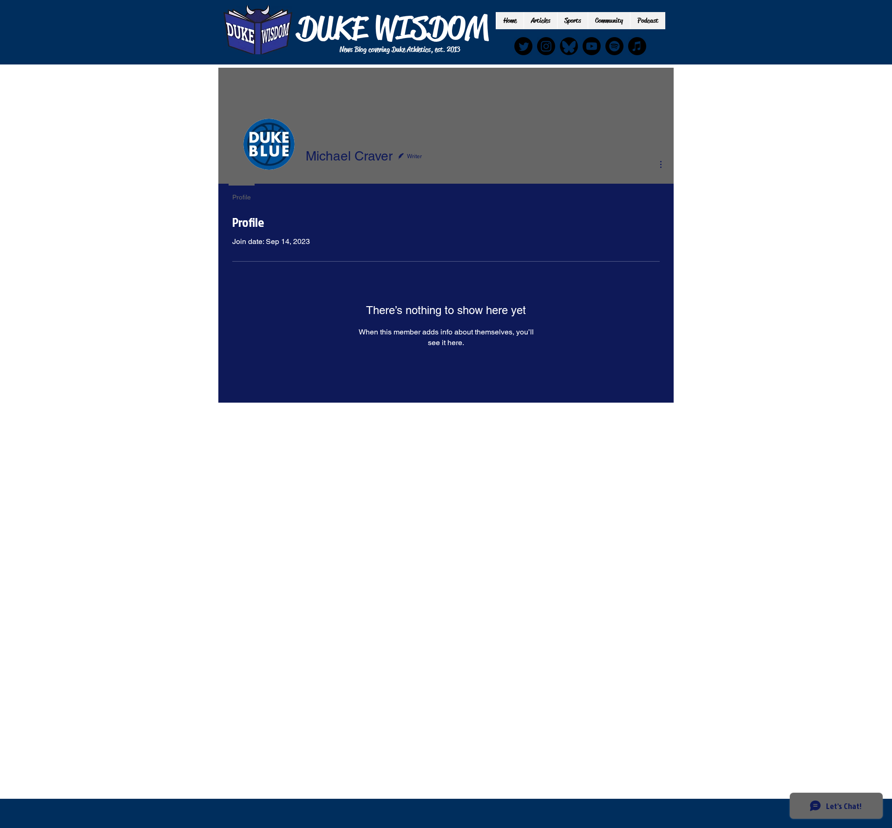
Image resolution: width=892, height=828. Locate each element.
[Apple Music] (637, 46)
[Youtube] (592, 46)
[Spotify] (614, 46)
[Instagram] (546, 46)
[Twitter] (523, 46)
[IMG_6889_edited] (569, 46)
